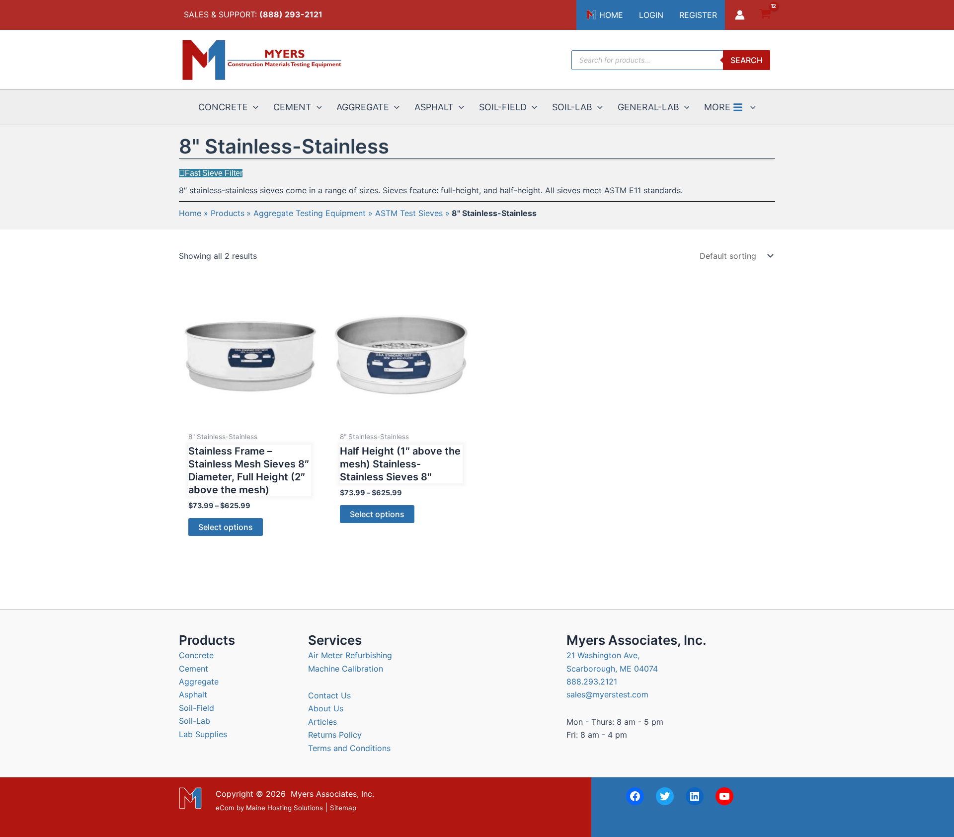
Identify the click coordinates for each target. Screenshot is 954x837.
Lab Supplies (203, 734)
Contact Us (329, 695)
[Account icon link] (740, 15)
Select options (225, 527)
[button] (253, 107)
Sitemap (343, 808)
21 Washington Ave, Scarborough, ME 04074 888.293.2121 (612, 668)
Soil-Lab (194, 721)
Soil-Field (196, 708)
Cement (193, 669)
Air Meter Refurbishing (350, 655)
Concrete (196, 655)
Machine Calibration (345, 669)
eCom (225, 808)
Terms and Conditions (349, 748)
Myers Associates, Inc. (332, 794)
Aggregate (199, 681)
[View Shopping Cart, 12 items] (765, 15)
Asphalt (193, 694)
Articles (322, 722)
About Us (325, 708)
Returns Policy (335, 735)
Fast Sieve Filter (213, 173)
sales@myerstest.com (607, 694)
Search (746, 60)
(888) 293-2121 (290, 14)
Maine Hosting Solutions (284, 808)
